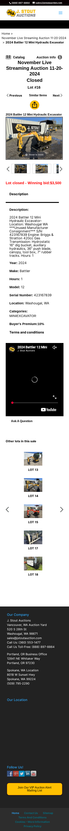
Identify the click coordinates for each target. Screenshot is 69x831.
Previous (15, 95)
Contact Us (31, 813)
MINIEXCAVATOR (22, 316)
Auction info (46, 57)
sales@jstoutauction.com (24, 638)
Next (56, 95)
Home (15, 813)
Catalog (19, 57)
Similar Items (38, 95)
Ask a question (22, 421)
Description (18, 194)
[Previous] (13, 138)
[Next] (55, 138)
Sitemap (48, 813)
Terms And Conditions (32, 817)
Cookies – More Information (32, 821)
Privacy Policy (32, 826)
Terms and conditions (26, 332)
